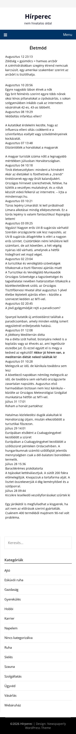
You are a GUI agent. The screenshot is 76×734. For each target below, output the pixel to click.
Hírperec (38, 16)
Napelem (11, 628)
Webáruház (12, 705)
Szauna (9, 666)
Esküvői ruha (13, 580)
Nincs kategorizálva (18, 638)
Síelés (8, 657)
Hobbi (8, 609)
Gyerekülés (12, 599)
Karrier (9, 618)
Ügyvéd (9, 686)
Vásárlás (10, 695)
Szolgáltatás (13, 676)
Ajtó (7, 570)
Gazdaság (11, 589)
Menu (67, 34)
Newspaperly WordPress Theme (45, 726)
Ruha (8, 647)
